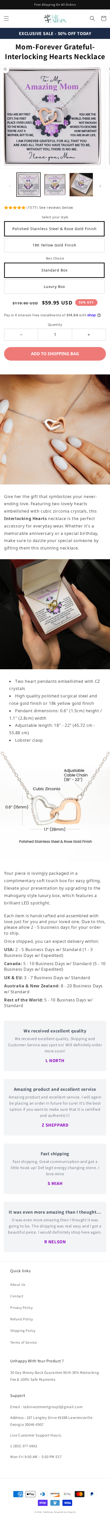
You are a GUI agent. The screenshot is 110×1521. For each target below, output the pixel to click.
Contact (16, 1296)
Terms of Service (23, 1342)
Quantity (55, 324)
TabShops (48, 1512)
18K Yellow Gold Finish (54, 245)
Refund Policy (21, 1319)
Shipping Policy (23, 1330)
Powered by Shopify (65, 1512)
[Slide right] (100, 186)
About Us (18, 1284)
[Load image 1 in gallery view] (28, 185)
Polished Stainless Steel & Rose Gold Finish (54, 228)
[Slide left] (9, 186)
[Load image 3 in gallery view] (81, 185)
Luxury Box (54, 286)
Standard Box (54, 270)
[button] (6, 18)
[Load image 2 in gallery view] (55, 185)
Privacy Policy (21, 1307)
